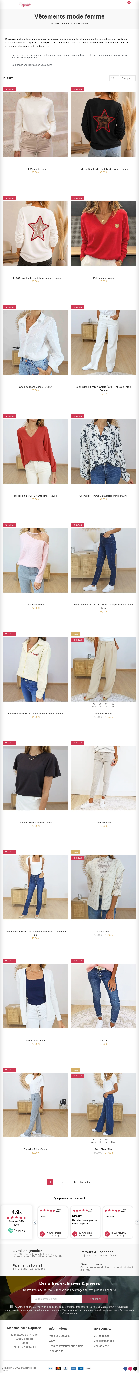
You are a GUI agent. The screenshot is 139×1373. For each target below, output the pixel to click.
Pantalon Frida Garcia (35, 1149)
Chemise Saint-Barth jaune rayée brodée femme (35, 713)
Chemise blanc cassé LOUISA (35, 386)
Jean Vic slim (103, 822)
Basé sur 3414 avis (16, 1223)
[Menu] (5, 4)
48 (75, 1182)
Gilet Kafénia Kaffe (36, 1040)
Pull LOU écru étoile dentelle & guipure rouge (35, 278)
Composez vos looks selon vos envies (32, 64)
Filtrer (8, 78)
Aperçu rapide (59, 90)
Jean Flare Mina (103, 1149)
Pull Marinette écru (35, 169)
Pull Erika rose (35, 604)
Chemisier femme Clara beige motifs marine (103, 495)
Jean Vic (103, 1040)
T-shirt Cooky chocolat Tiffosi (36, 822)
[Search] (121, 4)
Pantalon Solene (103, 713)
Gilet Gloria (103, 931)
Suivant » (85, 1182)
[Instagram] (130, 1369)
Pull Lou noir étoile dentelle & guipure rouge (103, 169)
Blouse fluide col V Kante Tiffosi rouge (35, 495)
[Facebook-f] (125, 1369)
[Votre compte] (134, 4)
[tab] (69, 56)
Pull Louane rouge (103, 278)
